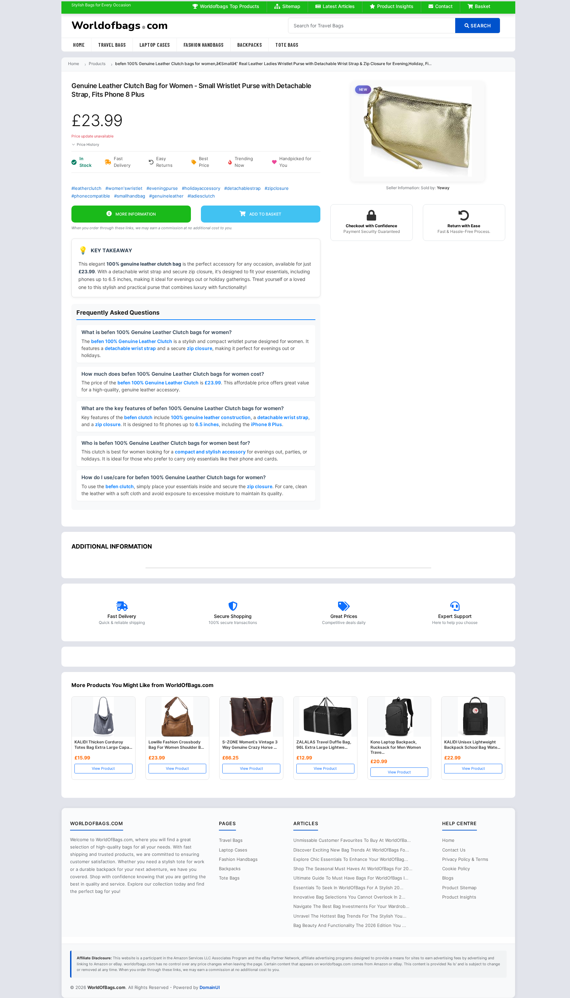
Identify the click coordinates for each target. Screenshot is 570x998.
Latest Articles (339, 6)
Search (480, 25)
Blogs (448, 878)
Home (78, 44)
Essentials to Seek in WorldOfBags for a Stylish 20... (348, 887)
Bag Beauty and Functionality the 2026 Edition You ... (349, 925)
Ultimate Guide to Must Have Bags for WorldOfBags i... (350, 878)
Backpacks (249, 44)
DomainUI (210, 987)
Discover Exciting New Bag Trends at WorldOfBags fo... (351, 850)
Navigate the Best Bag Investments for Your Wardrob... (351, 906)
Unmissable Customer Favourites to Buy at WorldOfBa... (352, 840)
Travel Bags (112, 44)
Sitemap (291, 6)
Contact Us (454, 850)
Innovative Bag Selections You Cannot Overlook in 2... (349, 897)
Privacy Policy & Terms (465, 859)
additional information (111, 546)
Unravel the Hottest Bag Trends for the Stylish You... (349, 916)
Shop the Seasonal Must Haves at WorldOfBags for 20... (352, 868)
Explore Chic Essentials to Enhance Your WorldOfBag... (350, 859)
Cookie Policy (456, 868)
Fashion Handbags (204, 44)
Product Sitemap (459, 887)
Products (97, 63)
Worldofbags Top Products (229, 6)
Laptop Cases (154, 44)
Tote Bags (286, 44)
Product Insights (395, 6)
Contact (444, 6)
